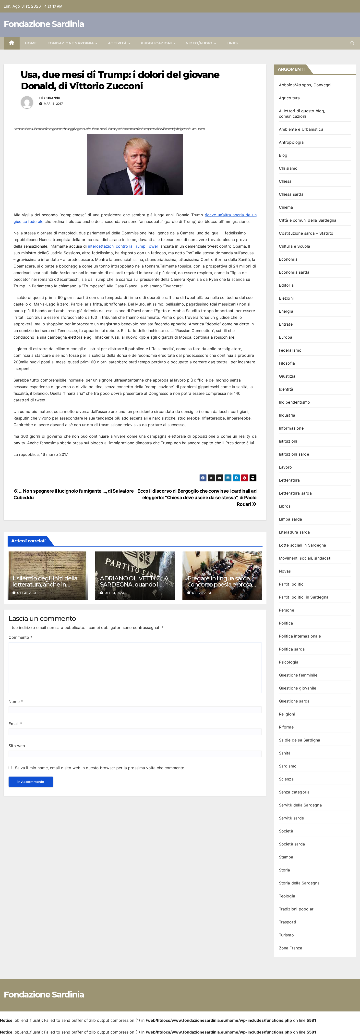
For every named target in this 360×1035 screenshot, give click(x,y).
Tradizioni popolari (297, 909)
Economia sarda (294, 272)
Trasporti (287, 922)
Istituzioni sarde (294, 454)
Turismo (286, 935)
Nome (16, 701)
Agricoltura (289, 97)
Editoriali (287, 285)
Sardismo (288, 766)
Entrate (286, 324)
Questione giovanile (297, 688)
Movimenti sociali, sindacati (305, 558)
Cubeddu (52, 98)
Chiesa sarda (291, 194)
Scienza (286, 779)
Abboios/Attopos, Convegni (305, 84)
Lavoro (285, 467)
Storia (284, 870)
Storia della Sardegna (299, 883)
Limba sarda (290, 519)
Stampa (286, 857)
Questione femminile (298, 675)
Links (232, 43)
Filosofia (287, 363)
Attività (118, 43)
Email (15, 723)
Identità (286, 389)
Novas (285, 571)
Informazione (291, 428)
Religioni (287, 714)
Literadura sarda (294, 532)
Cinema (286, 207)
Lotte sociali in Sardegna (302, 545)
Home (31, 43)
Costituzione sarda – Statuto (306, 233)
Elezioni (286, 298)
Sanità (285, 753)
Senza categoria (294, 792)
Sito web (17, 745)
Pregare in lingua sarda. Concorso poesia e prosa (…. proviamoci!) (219, 584)
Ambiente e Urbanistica (301, 129)
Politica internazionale (300, 636)
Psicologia (289, 662)
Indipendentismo (294, 402)
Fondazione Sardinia (44, 24)
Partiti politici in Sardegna (304, 597)
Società (286, 831)
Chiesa (285, 181)
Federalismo (290, 350)
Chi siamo (288, 168)
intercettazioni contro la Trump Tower (123, 246)
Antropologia (291, 142)
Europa (285, 337)
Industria (287, 415)
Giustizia (287, 376)
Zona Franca (290, 948)
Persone (286, 610)
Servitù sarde (291, 818)
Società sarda (292, 844)
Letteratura (289, 480)
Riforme (286, 727)
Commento (20, 637)
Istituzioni (288, 441)
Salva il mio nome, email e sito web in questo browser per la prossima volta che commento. (100, 767)
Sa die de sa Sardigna (299, 740)
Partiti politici (292, 584)
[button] (352, 43)
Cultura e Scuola (294, 246)
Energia (286, 311)
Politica (286, 623)
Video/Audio (200, 43)
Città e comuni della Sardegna (307, 220)
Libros (285, 506)
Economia (288, 259)
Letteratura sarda (295, 493)
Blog (283, 155)
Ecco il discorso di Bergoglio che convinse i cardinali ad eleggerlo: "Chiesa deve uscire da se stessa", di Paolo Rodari (196, 497)
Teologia (287, 896)
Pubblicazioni (157, 43)
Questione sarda (294, 701)
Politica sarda (292, 649)
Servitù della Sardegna (300, 805)
